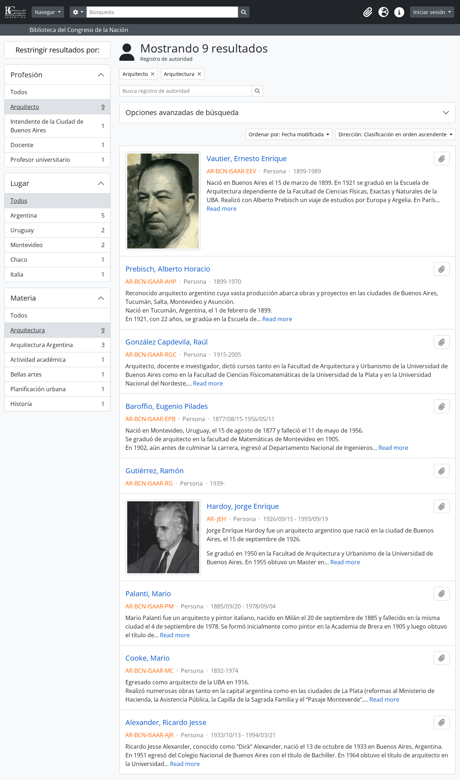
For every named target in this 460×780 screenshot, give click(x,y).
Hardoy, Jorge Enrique (243, 506)
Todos (18, 92)
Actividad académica (57, 361)
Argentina (57, 217)
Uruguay (57, 232)
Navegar (45, 12)
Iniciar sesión (430, 12)
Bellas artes (57, 376)
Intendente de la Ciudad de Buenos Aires (57, 126)
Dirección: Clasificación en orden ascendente (393, 134)
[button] (368, 12)
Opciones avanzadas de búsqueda (182, 112)
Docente (57, 146)
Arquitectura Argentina (57, 346)
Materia (23, 298)
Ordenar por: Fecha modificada (287, 134)
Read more (221, 209)
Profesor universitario (57, 161)
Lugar (19, 183)
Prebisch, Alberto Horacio (167, 269)
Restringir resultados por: (57, 50)
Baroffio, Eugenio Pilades (166, 406)
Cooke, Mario (147, 658)
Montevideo (57, 246)
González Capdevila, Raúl (166, 342)
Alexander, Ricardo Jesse (165, 722)
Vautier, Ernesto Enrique (247, 158)
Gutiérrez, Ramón (154, 470)
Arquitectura (57, 332)
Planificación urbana (57, 391)
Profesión (26, 74)
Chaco (57, 261)
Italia (57, 276)
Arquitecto (57, 108)
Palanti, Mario (148, 593)
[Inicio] (18, 12)
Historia (57, 405)
